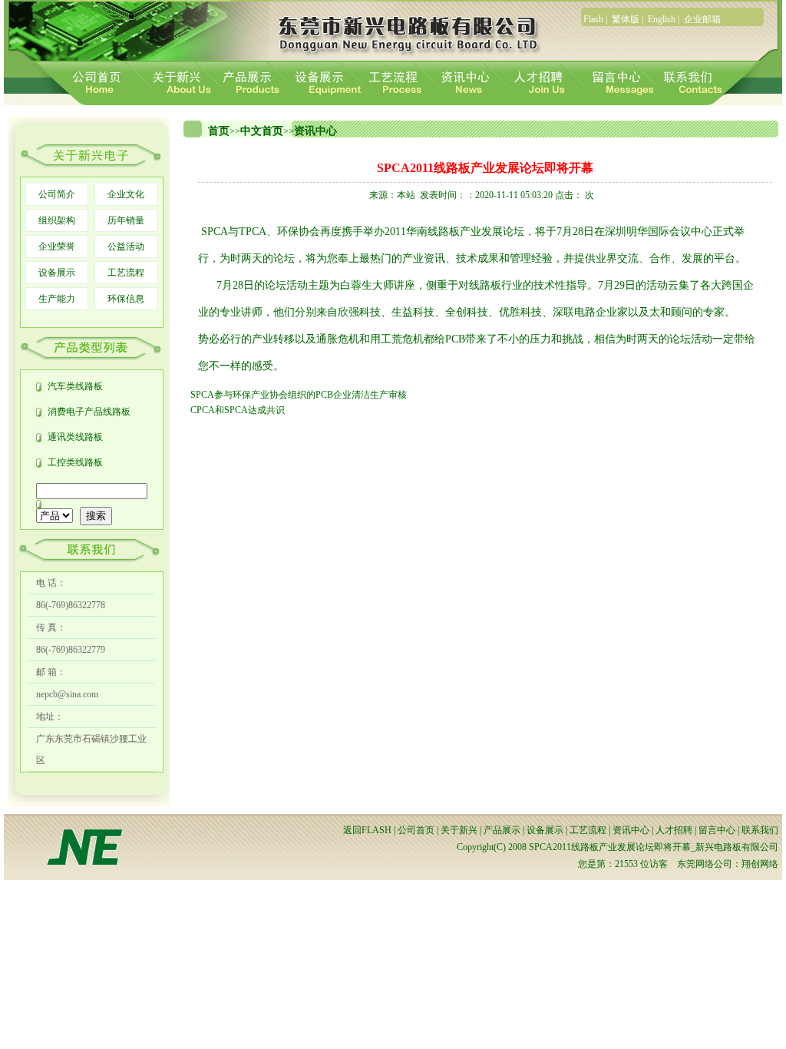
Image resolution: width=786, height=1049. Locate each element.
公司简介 (56, 194)
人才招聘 (674, 830)
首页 (219, 131)
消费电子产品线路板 (89, 411)
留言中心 (716, 830)
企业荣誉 (56, 246)
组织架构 (56, 220)
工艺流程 (125, 272)
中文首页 (261, 131)
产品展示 (502, 830)
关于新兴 (459, 830)
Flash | (596, 19)
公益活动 (125, 246)
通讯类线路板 (75, 437)
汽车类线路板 (75, 386)
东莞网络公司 (704, 864)
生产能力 (56, 298)
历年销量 (125, 220)
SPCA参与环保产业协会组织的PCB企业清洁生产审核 (298, 394)
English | (665, 19)
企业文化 (125, 194)
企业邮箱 (702, 19)
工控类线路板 (75, 462)
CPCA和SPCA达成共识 (237, 410)
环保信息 (125, 298)
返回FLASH (367, 830)
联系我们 (759, 830)
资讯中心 (315, 131)
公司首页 (416, 830)
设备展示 (56, 272)
